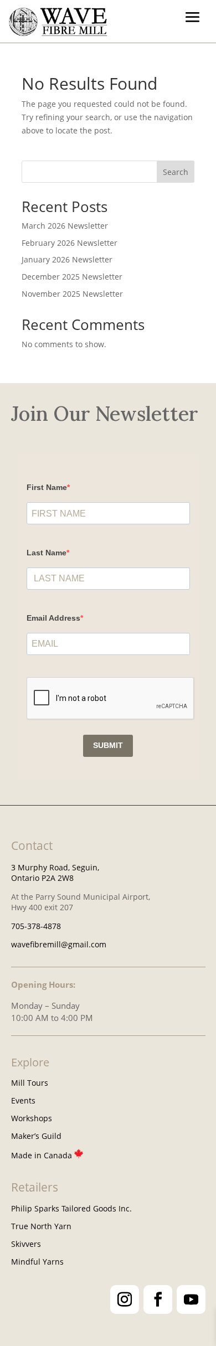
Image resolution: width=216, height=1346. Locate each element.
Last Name (46, 552)
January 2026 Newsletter (67, 259)
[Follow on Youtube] (191, 1299)
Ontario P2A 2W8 (42, 878)
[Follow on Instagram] (124, 1299)
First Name (47, 487)
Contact (32, 845)
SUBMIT (108, 745)
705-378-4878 (36, 926)
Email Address (53, 617)
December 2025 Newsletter (72, 276)
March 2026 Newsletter (65, 225)
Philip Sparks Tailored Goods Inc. (71, 1208)
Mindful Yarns (37, 1261)
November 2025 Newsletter (72, 293)
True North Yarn (41, 1226)
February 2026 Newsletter (69, 243)
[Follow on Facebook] (157, 1299)
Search (175, 172)
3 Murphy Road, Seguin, (55, 867)
